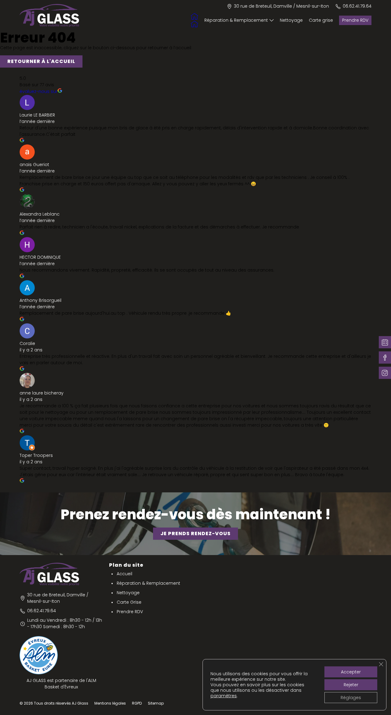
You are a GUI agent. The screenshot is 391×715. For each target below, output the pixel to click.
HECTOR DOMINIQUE (40, 257)
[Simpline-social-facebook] (385, 357)
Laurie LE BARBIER (37, 115)
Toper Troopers (36, 455)
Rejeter (351, 685)
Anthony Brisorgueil (40, 300)
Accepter (351, 672)
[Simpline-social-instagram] (385, 373)
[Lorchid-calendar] (385, 342)
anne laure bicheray (42, 393)
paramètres (223, 695)
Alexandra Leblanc (40, 214)
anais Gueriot (34, 164)
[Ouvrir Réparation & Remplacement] (271, 20)
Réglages (351, 698)
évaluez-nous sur (38, 91)
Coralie (27, 343)
